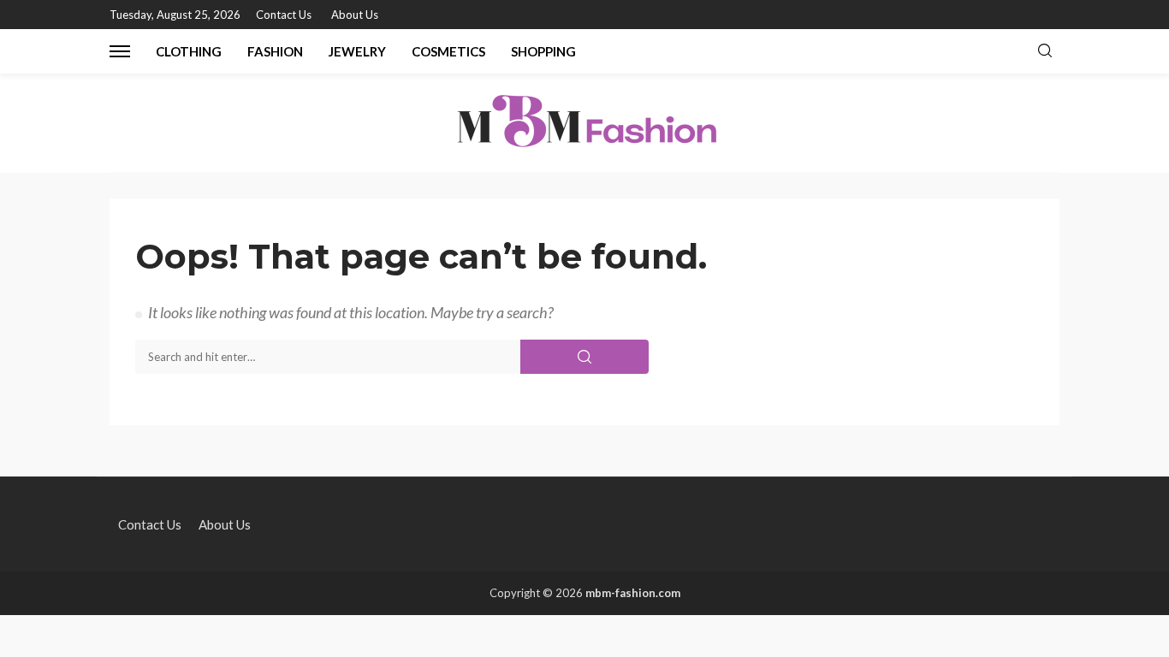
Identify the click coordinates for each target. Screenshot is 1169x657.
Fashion (275, 51)
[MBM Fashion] (584, 123)
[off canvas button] (120, 51)
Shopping (543, 51)
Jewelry (357, 51)
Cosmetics (448, 51)
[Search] (1044, 51)
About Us (354, 14)
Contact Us (284, 14)
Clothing (189, 51)
